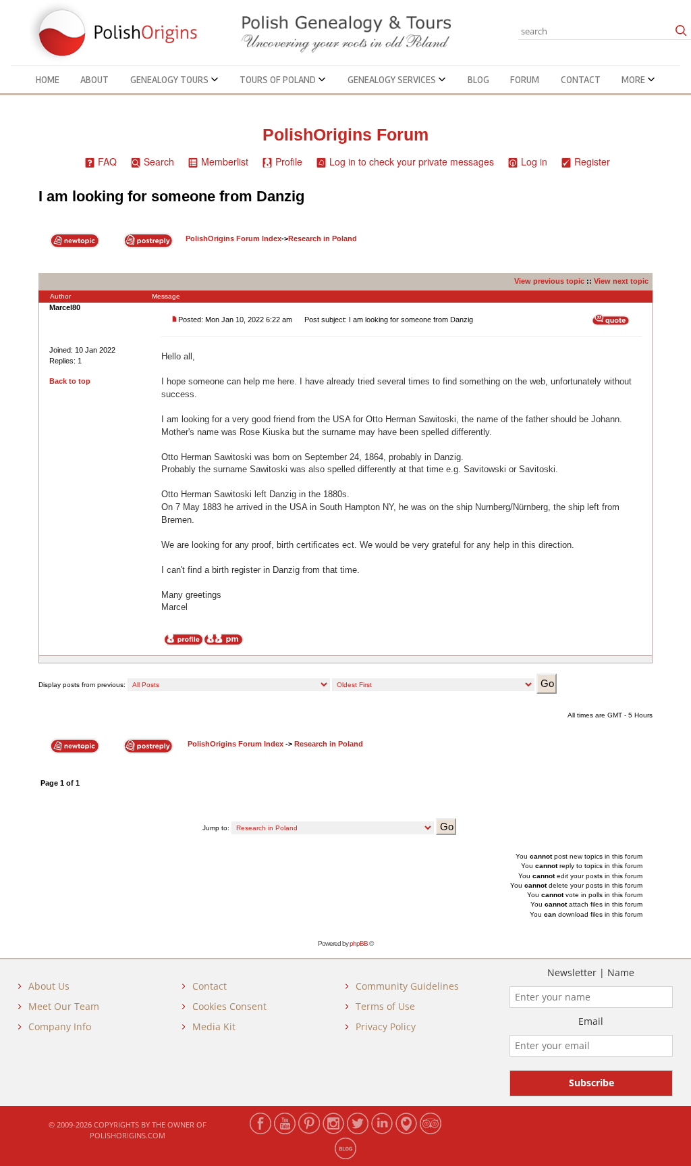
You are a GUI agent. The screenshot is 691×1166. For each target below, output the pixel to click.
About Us (49, 986)
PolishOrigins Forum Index (233, 238)
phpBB (359, 943)
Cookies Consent (229, 1006)
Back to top (69, 381)
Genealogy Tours (170, 80)
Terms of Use (385, 1006)
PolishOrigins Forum (345, 135)
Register (592, 161)
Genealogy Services (393, 80)
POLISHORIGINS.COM (127, 1135)
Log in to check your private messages (411, 161)
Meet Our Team (63, 1006)
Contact (581, 80)
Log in (534, 161)
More (634, 80)
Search (159, 161)
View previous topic (549, 281)
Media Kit (214, 1026)
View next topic (621, 281)
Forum (524, 80)
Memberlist (224, 161)
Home (47, 80)
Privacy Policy (386, 1026)
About (94, 80)
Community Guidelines (407, 986)
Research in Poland (322, 238)
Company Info (59, 1026)
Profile (288, 161)
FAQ (107, 161)
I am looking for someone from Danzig (171, 196)
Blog (478, 80)
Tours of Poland (279, 80)
